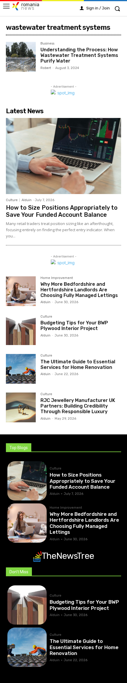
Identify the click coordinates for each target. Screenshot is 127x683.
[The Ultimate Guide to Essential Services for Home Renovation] (21, 369)
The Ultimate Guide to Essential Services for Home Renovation (77, 364)
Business (47, 43)
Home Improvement (56, 278)
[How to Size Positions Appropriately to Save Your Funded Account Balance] (63, 156)
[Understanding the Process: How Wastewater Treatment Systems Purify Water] (21, 57)
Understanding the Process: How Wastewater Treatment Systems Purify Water (79, 55)
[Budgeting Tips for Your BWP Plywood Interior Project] (21, 330)
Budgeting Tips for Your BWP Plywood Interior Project (74, 325)
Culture (12, 200)
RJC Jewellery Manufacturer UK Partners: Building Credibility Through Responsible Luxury (77, 406)
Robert (45, 68)
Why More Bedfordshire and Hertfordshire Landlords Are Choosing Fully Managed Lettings (79, 289)
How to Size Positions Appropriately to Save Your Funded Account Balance (62, 211)
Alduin (27, 200)
